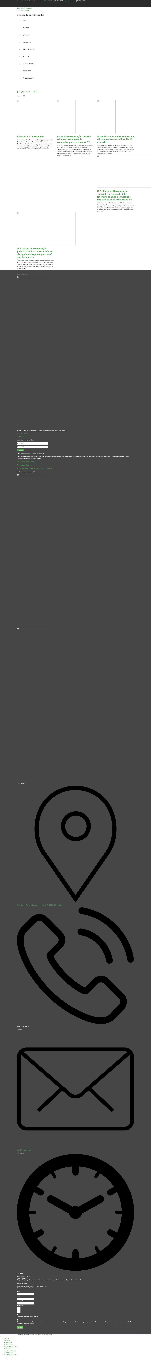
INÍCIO (25, 21)
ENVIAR (20, 1327)
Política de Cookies (24, 465)
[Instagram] (22, 437)
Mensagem (20, 1305)
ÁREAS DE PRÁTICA (29, 49)
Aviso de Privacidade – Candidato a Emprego (34, 468)
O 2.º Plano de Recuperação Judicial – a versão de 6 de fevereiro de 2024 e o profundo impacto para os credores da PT (114, 195)
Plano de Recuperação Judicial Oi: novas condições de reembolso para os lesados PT (74, 139)
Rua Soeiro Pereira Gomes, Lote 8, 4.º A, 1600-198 (37, 1)
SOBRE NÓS (26, 35)
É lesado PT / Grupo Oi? (30, 136)
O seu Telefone (21, 1300)
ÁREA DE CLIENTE (28, 78)
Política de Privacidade (26, 462)
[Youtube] (19, 437)
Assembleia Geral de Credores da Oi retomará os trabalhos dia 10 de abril (115, 139)
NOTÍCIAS (26, 56)
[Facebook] (17, 437)
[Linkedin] (21, 437)
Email (18, 1296)
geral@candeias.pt (70, 1)
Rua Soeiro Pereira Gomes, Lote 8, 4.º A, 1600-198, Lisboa (39, 905)
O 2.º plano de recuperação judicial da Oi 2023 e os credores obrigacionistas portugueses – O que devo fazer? (35, 252)
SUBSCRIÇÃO (27, 42)
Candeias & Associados (23, 10)
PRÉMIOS (26, 28)
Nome (18, 1291)
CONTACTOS (27, 71)
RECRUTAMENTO (28, 64)
